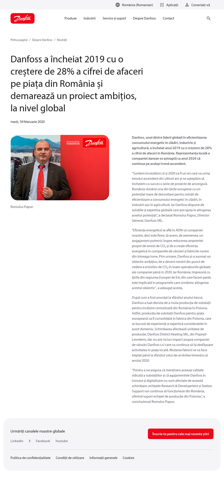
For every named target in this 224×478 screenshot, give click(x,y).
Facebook (43, 441)
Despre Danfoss (42, 40)
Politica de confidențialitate (30, 457)
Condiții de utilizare (70, 457)
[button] (168, 4)
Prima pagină (19, 40)
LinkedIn (16, 441)
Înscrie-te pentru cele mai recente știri (180, 434)
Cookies (128, 457)
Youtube (61, 441)
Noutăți (62, 40)
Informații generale (103, 457)
